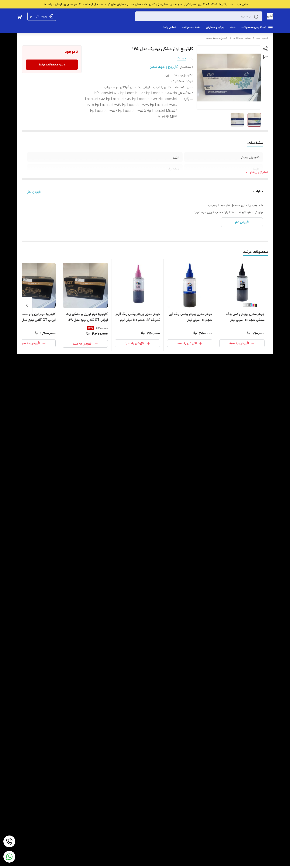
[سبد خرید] (19, 16)
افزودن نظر (34, 191)
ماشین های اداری (242, 38)
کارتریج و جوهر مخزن (217, 38)
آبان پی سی (262, 38)
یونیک (181, 58)
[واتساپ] (9, 857)
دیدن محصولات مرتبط (52, 64)
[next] (27, 305)
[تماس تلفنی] (9, 841)
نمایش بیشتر (259, 172)
